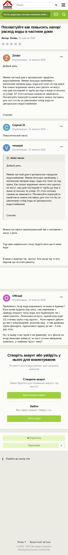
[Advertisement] (29, 280)
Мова (20, 542)
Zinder (13, 38)
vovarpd (17, 145)
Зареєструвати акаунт (34, 395)
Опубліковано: (29, 59)
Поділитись (35, 438)
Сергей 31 (18, 125)
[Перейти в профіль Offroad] (6, 298)
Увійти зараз (34, 418)
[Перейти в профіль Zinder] (6, 58)
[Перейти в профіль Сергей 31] (6, 127)
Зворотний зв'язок (40, 542)
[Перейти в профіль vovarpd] (6, 147)
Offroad (17, 295)
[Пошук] (56, 5)
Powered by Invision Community (34, 549)
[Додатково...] (61, 57)
